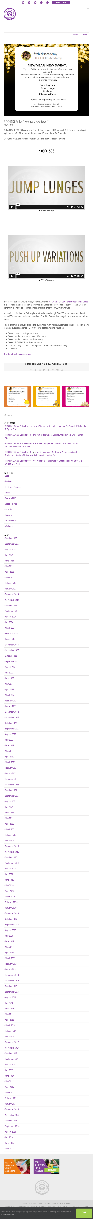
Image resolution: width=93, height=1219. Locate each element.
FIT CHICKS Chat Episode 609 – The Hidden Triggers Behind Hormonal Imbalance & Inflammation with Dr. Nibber (41, 445)
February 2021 (11, 835)
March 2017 (10, 1092)
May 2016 (9, 1148)
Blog (7, 475)
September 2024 (12, 611)
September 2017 (12, 1059)
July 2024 (9, 622)
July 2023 (9, 672)
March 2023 (10, 695)
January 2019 (11, 969)
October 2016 (11, 1120)
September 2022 (12, 728)
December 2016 (12, 1109)
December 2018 (12, 975)
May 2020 (9, 885)
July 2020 (9, 874)
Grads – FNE (10, 498)
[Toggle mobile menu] (88, 9)
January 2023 (11, 706)
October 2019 (11, 919)
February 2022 (11, 767)
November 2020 (12, 851)
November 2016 (12, 1115)
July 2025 (9, 555)
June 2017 (9, 1075)
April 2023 (9, 689)
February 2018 (11, 1031)
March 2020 (10, 896)
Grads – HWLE (11, 503)
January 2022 (11, 773)
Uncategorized (11, 520)
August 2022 (10, 734)
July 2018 (9, 1003)
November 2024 (12, 599)
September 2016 (12, 1126)
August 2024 (10, 616)
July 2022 (9, 739)
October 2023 (11, 655)
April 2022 (9, 756)
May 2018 (9, 1014)
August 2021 (10, 801)
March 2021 (10, 829)
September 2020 (12, 863)
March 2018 (10, 1025)
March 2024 (10, 627)
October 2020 (11, 857)
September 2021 (12, 795)
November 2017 (12, 1047)
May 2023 (9, 683)
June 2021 (9, 812)
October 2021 (11, 790)
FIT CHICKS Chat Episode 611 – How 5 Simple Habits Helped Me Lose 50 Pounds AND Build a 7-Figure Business (45, 428)
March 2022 (10, 762)
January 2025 (11, 588)
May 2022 (9, 751)
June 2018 (9, 1008)
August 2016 (10, 1131)
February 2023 (11, 700)
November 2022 (12, 717)
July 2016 (9, 1137)
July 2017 (9, 1070)
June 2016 (9, 1143)
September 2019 (12, 924)
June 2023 (9, 678)
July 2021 (9, 807)
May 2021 (9, 818)
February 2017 (11, 1098)
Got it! (84, 1213)
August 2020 (10, 868)
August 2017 (10, 1064)
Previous (76, 34)
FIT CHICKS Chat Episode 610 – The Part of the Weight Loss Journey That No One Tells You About (44, 436)
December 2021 (12, 779)
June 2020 (9, 879)
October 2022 (11, 723)
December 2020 (12, 846)
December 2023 (12, 644)
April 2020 (9, 891)
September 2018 (12, 991)
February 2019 (11, 963)
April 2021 (9, 823)
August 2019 (10, 930)
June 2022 (9, 745)
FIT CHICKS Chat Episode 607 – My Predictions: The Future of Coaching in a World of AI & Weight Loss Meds (43, 462)
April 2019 (9, 952)
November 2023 (12, 650)
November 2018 (12, 980)
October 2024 (11, 605)
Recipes (8, 515)
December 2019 (12, 913)
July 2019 (9, 935)
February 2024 (11, 633)
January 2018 (11, 1036)
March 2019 (10, 958)
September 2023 (12, 661)
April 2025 (9, 571)
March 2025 (10, 577)
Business (9, 481)
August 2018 (10, 997)
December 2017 (12, 1042)
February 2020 (11, 902)
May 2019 (9, 947)
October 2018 (11, 986)
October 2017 (11, 1053)
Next (85, 34)
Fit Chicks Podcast (13, 487)
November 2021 (12, 784)
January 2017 (11, 1103)
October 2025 (11, 538)
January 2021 (11, 840)
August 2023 (10, 667)
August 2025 (10, 549)
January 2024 (11, 639)
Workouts (9, 526)
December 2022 (12, 711)
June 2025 (9, 560)
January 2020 (11, 907)
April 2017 (9, 1087)
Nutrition (9, 509)
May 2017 (9, 1081)
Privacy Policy (9, 1215)
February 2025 (11, 583)
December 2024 (12, 594)
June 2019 (9, 941)
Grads (7, 492)
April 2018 (9, 1019)
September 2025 (12, 543)
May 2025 (9, 566)
